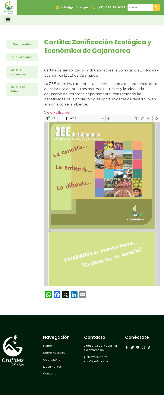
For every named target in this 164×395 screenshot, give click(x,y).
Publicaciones (22, 57)
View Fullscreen (58, 112)
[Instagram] (143, 347)
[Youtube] (137, 347)
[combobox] (140, 7)
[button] (7, 19)
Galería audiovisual (19, 72)
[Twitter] (132, 347)
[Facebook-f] (126, 347)
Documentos (22, 44)
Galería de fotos (18, 89)
